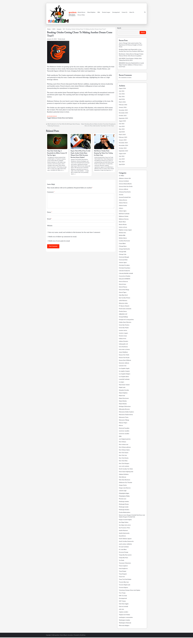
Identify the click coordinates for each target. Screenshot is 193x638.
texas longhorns (123, 568)
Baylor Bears (122, 222)
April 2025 (122, 132)
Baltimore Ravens (124, 219)
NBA (98, 12)
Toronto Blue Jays (124, 582)
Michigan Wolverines (125, 406)
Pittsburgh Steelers (124, 509)
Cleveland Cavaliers (124, 265)
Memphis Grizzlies (124, 390)
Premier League (106, 12)
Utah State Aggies (124, 604)
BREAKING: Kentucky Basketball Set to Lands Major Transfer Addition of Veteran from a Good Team (131, 64)
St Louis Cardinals (124, 547)
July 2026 (121, 91)
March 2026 (122, 102)
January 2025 (123, 140)
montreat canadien (124, 433)
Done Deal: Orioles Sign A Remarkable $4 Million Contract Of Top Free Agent (57, 153)
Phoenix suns (122, 499)
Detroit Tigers (122, 292)
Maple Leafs (122, 387)
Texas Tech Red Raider (125, 579)
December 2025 (123, 110)
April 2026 (122, 99)
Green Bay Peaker (124, 327)
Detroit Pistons (123, 287)
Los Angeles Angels (124, 368)
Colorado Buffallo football (126, 273)
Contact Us (124, 12)
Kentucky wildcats (124, 363)
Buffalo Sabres (123, 238)
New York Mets (123, 461)
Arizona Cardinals (124, 181)
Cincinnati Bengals (124, 257)
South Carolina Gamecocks (126, 541)
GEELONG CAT (123, 314)
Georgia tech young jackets (126, 319)
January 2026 (123, 107)
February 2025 (123, 137)
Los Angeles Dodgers (124, 374)
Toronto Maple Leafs (124, 585)
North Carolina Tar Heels (126, 469)
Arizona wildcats (123, 189)
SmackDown (122, 536)
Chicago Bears (123, 246)
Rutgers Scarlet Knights (125, 519)
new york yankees (124, 466)
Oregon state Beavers (125, 488)
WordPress (82, 635)
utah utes (121, 609)
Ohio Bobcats (122, 477)
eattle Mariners (123, 300)
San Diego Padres (123, 522)
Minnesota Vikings (124, 420)
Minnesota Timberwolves (126, 414)
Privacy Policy (81, 15)
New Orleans (122, 442)
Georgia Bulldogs (123, 317)
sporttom (73, 12)
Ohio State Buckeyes (124, 480)
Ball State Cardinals (124, 213)
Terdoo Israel (61, 39)
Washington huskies (124, 620)
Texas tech (122, 576)
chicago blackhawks (124, 249)
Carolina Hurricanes (124, 241)
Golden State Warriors (125, 322)
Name (49, 212)
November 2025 (123, 113)
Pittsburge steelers (124, 501)
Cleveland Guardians (124, 268)
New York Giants (123, 452)
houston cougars (123, 333)
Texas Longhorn (123, 566)
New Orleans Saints (124, 450)
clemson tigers (123, 262)
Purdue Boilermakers (124, 512)
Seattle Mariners (123, 530)
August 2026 (122, 88)
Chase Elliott (122, 243)
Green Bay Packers (124, 325)
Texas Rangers (123, 574)
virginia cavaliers (123, 612)
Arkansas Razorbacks (125, 192)
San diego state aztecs (125, 525)
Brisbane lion (122, 232)
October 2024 (123, 148)
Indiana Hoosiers (123, 341)
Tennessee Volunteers (125, 563)
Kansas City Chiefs (124, 355)
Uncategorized (116, 12)
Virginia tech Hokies (124, 614)
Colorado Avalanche (124, 270)
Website (49, 226)
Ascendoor (70, 635)
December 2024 (123, 142)
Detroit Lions (122, 284)
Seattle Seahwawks (124, 533)
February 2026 (123, 104)
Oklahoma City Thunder (125, 482)
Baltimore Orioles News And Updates (62, 118)
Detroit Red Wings (124, 289)
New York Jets (123, 455)
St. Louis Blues (123, 549)
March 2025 (122, 134)
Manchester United (124, 385)
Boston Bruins (123, 224)
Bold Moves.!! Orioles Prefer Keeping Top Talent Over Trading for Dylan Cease (103, 153)
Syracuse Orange (123, 552)
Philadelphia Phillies (124, 496)
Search (119, 28)
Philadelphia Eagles (124, 493)
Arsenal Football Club (125, 197)
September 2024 (123, 151)
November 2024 (123, 145)
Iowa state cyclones (124, 349)
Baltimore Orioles (52, 116)
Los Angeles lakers (124, 376)
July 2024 (121, 156)
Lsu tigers (121, 382)
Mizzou (121, 425)
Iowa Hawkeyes (123, 346)
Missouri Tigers (123, 423)
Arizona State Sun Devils (125, 186)
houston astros (123, 330)
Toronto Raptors (123, 587)
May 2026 (122, 96)
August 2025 (122, 121)
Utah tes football (123, 606)
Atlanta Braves (81, 12)
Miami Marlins (123, 401)
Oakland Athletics (124, 474)
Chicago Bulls (122, 251)
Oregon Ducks (123, 485)
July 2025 (121, 123)
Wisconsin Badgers (124, 625)
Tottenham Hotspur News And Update (129, 590)
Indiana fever (122, 338)
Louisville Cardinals (124, 379)
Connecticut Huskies (124, 276)
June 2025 (122, 126)
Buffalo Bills (122, 235)
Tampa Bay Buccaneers (125, 555)
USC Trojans (122, 601)
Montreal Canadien (124, 428)
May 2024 (122, 161)
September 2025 (123, 118)
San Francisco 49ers (124, 528)
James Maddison (123, 352)
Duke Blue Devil (123, 295)
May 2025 (122, 129)
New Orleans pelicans (125, 447)
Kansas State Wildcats (125, 360)
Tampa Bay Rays (123, 557)
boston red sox (123, 227)
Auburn (121, 208)
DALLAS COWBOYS (124, 279)
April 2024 (122, 164)
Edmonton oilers (123, 303)
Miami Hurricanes (124, 398)
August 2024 (122, 153)
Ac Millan (121, 175)
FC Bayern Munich (124, 306)
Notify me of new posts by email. (59, 241)
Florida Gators (123, 311)
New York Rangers (124, 463)
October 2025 (123, 115)
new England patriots (125, 439)
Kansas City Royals (124, 357)
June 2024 (122, 159)
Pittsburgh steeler (124, 507)
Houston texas (123, 336)
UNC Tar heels (123, 595)
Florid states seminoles (125, 308)
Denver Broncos (123, 281)
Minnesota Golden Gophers (126, 412)
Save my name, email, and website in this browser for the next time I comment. (74, 232)
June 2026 (122, 94)
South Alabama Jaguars (125, 538)
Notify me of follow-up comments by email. (62, 237)
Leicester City (122, 365)
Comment (51, 192)
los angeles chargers (124, 371)
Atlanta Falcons (123, 203)
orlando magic (123, 490)
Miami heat (122, 395)
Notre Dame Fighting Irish (126, 471)
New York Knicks (123, 458)
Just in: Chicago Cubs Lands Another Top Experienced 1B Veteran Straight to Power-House (130, 45)
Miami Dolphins (91, 12)
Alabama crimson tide (125, 178)
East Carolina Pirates (124, 298)
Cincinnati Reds (123, 260)
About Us (131, 12)
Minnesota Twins (123, 417)
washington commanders (126, 617)
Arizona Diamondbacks (125, 184)
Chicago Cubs (122, 254)
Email (49, 219)
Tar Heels (121, 560)
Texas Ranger (122, 571)
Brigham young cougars (125, 230)
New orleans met (123, 444)
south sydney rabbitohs (125, 544)
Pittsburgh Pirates (124, 504)
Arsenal (121, 194)
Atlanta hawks (123, 205)
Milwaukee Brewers (124, 409)
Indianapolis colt (123, 344)
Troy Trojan (122, 593)
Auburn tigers (122, 211)
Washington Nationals (125, 623)
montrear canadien (124, 431)
